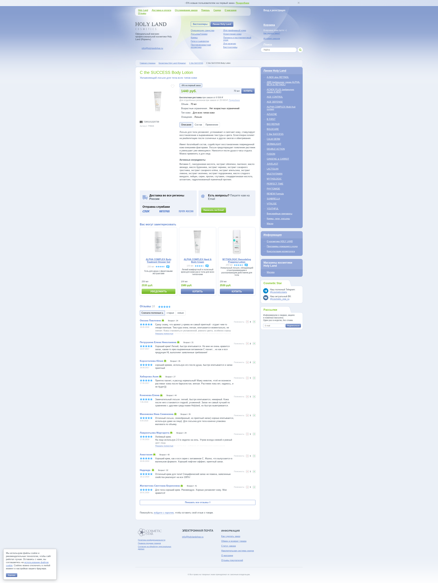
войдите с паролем (164, 512)
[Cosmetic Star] (150, 532)
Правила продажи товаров (149, 543)
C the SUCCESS (196, 63)
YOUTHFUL (273, 208)
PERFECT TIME (275, 184)
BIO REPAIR (273, 124)
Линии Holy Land (222, 24)
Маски (270, 223)
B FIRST (271, 119)
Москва (270, 272)
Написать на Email (213, 210)
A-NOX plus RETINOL (278, 77)
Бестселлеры (200, 24)
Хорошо (11, 575)
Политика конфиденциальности (151, 540)
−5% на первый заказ (191, 85)
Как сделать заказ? (271, 33)
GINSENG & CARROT (278, 159)
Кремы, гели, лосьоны (278, 218)
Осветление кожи (232, 34)
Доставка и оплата (161, 10)
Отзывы (142, 13)
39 (207, 266)
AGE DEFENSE (275, 102)
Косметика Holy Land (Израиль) (172, 63)
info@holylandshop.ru (152, 48)
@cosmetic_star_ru (279, 299)
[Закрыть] (299, 3)
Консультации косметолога (281, 251)
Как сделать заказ (230, 536)
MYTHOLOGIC (274, 179)
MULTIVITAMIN (274, 174)
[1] (254, 343)
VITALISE (272, 203)
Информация (272, 234)
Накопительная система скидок (237, 550)
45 (168, 267)
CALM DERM (273, 139)
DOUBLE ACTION (276, 149)
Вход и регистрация (274, 10)
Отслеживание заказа (186, 10)
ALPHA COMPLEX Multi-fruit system (281, 108)
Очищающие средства (202, 30)
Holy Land (143, 10)
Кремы (194, 37)
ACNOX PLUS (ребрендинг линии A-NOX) (280, 90)
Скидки (217, 10)
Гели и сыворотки (200, 41)
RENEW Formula (275, 193)
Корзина (269, 24)
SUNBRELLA (273, 198)
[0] (247, 321)
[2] (254, 321)
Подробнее (242, 3)
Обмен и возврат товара (233, 541)
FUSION (271, 154)
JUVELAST (272, 164)
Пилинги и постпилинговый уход (237, 38)
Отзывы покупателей (232, 560)
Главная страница (147, 63)
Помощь (205, 10)
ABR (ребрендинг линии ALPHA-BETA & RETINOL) (283, 83)
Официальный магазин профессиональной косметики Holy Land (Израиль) (153, 37)
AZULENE (272, 114)
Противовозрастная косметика (201, 46)
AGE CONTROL (275, 97)
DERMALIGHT (274, 144)
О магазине (230, 10)
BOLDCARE (273, 129)
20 (246, 265)
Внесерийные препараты (279, 213)
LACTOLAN (272, 169)
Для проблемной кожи (234, 30)
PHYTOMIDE (273, 188)
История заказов (271, 38)
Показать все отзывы (197, 502)
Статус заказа (228, 546)
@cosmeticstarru (278, 292)
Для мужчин (229, 43)
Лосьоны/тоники (199, 34)
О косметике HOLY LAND (280, 241)
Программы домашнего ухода (282, 246)
